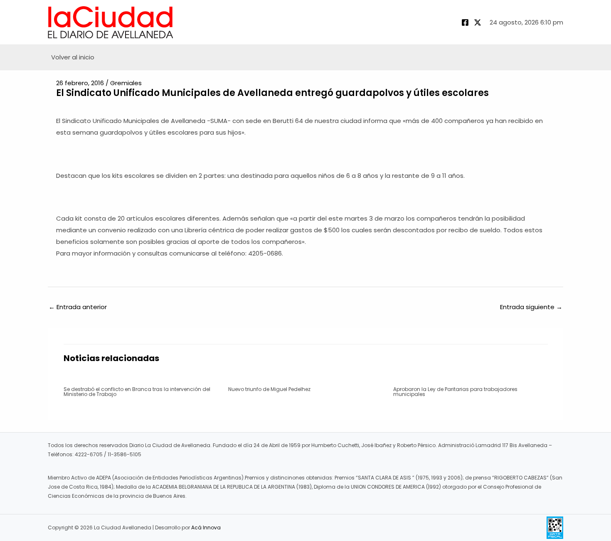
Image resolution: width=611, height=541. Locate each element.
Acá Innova (206, 527)
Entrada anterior (78, 306)
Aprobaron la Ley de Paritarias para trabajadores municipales (455, 392)
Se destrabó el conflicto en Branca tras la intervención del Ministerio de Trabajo (137, 392)
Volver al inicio (72, 57)
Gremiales (126, 83)
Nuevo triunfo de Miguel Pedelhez (269, 389)
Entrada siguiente (531, 306)
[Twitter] (477, 22)
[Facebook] (465, 22)
